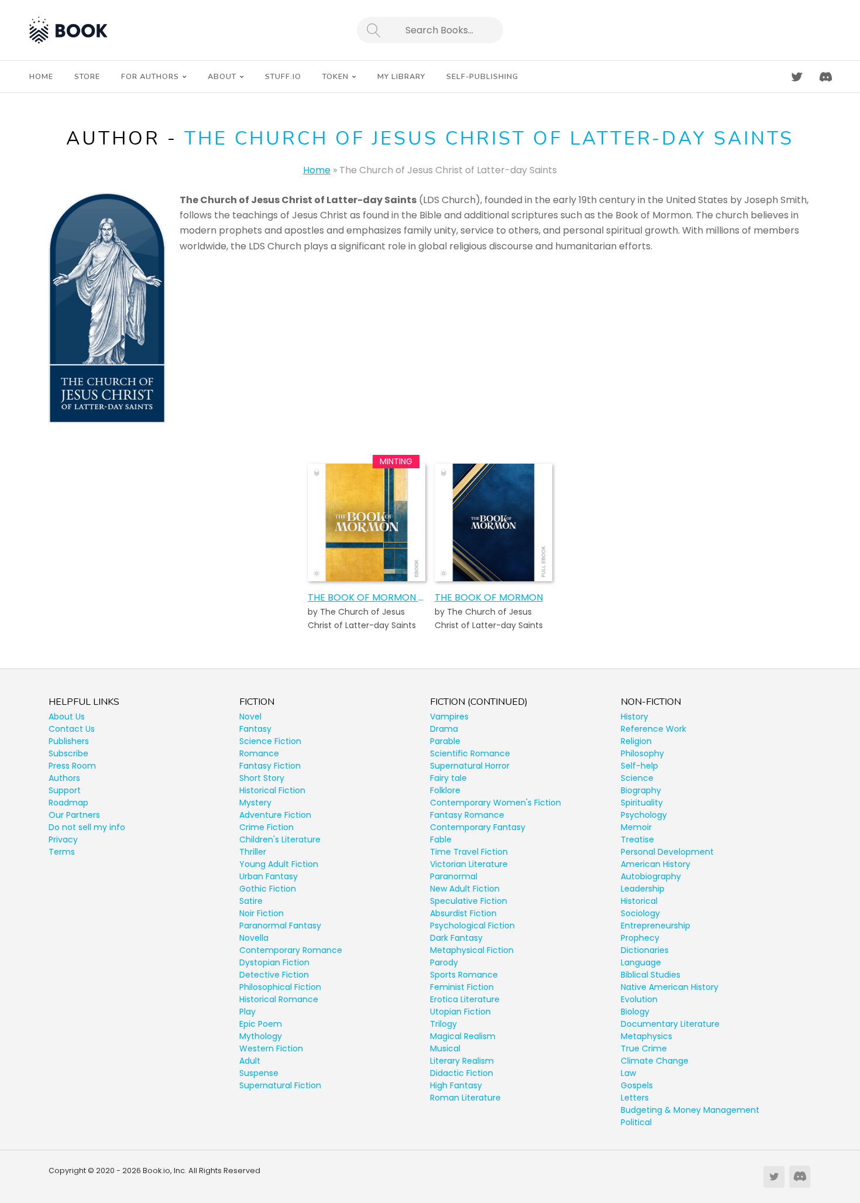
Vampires (449, 716)
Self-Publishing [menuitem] (482, 76)
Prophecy (640, 938)
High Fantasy (456, 1085)
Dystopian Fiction (274, 962)
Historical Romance (278, 999)
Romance (259, 753)
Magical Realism (463, 1036)
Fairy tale (448, 778)
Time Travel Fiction (469, 852)
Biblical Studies (650, 975)
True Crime (644, 1048)
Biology (635, 1011)
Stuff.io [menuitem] (283, 76)
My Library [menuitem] (401, 76)
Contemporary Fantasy (477, 827)
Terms (62, 852)
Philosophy (642, 753)
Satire (251, 901)
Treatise (637, 839)
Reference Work (653, 729)
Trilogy (443, 1024)
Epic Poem (260, 1024)
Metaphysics (646, 1036)
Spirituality (642, 802)
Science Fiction (270, 741)
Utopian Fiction (460, 1011)
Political (636, 1122)
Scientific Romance (470, 753)
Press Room (72, 766)
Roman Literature (465, 1097)
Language (641, 962)
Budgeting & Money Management (690, 1110)
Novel (250, 716)
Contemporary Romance (290, 950)
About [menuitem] (222, 76)
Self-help (639, 766)
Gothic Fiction (267, 888)
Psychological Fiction (472, 925)
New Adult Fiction (465, 888)
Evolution (639, 999)
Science (637, 778)
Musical (445, 1048)
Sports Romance (464, 975)
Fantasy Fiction (270, 766)
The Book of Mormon (489, 597)
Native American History (669, 987)
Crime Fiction (266, 827)
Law (628, 1073)
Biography (641, 790)
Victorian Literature (469, 864)
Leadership (643, 888)
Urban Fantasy (268, 876)
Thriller (252, 852)
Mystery (255, 802)
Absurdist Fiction (463, 913)
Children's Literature (280, 839)
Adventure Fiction (275, 815)
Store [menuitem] (87, 76)
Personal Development (667, 852)
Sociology (640, 913)
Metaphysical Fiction (472, 950)
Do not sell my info (87, 827)
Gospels (637, 1085)
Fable (441, 839)
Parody (444, 962)
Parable (445, 741)
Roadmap (68, 802)
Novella (254, 938)
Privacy (63, 839)
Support (65, 790)
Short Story (261, 778)
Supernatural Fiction (280, 1085)
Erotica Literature (465, 999)
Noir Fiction (261, 913)
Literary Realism (462, 1061)
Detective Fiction (274, 975)
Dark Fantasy (456, 938)
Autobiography (651, 876)
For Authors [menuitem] (150, 76)
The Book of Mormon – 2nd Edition (366, 597)
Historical (639, 901)
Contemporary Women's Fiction (495, 802)
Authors (64, 778)
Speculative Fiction (468, 901)
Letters (635, 1097)
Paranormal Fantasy (280, 925)
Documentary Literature (670, 1024)
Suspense (258, 1073)
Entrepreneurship (655, 925)
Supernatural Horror (470, 766)
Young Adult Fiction (278, 864)
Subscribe (68, 753)
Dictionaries (645, 950)
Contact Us (72, 729)
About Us (67, 716)
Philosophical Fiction (280, 987)
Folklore (445, 790)
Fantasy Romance (467, 815)
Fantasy (255, 729)
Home (317, 170)
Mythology (260, 1036)
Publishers (69, 741)
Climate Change (655, 1061)
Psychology (644, 815)
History (634, 716)
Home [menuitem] (41, 76)
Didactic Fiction (461, 1073)
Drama (444, 729)
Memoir (636, 827)
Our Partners (74, 815)
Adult (249, 1061)
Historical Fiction (272, 790)
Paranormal (453, 876)
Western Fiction (271, 1048)
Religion (636, 741)
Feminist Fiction (462, 987)
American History (655, 864)
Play (247, 1011)
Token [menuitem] (335, 76)
